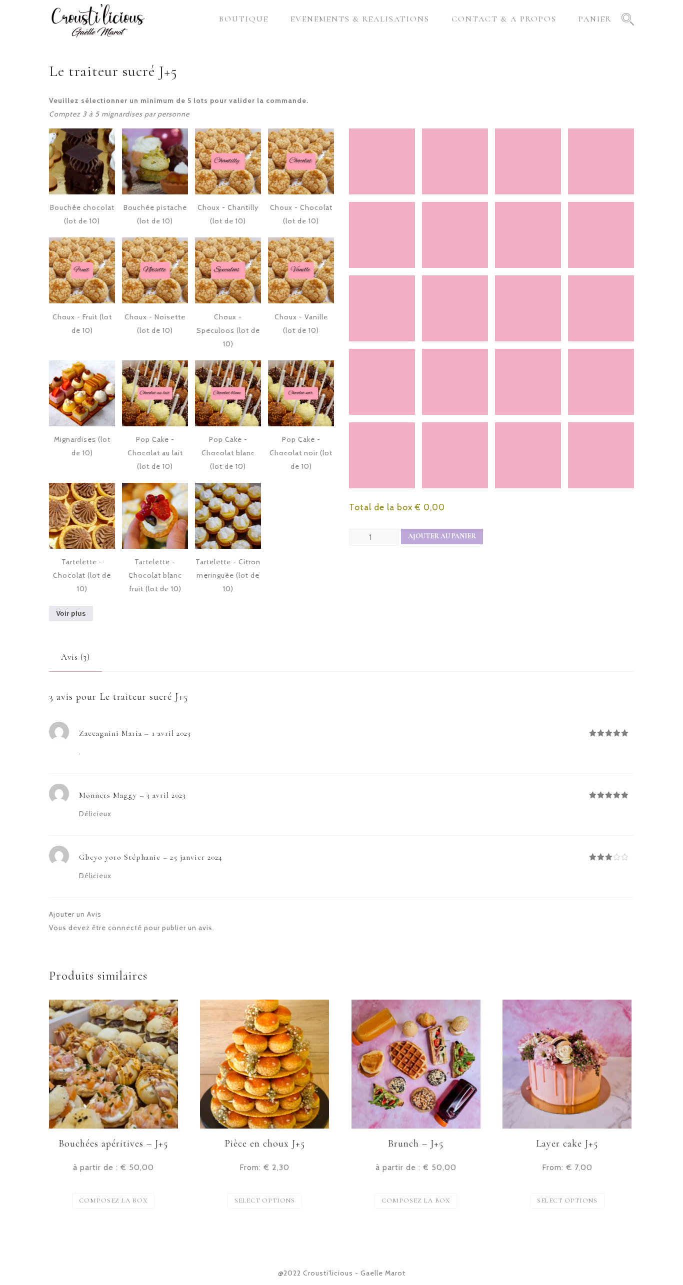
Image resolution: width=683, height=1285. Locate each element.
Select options (264, 1201)
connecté (125, 927)
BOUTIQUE (243, 19)
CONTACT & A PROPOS (504, 19)
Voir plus (71, 613)
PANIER (595, 19)
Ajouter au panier (442, 536)
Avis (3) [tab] (75, 657)
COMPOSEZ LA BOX (113, 1201)
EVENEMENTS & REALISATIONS (360, 19)
